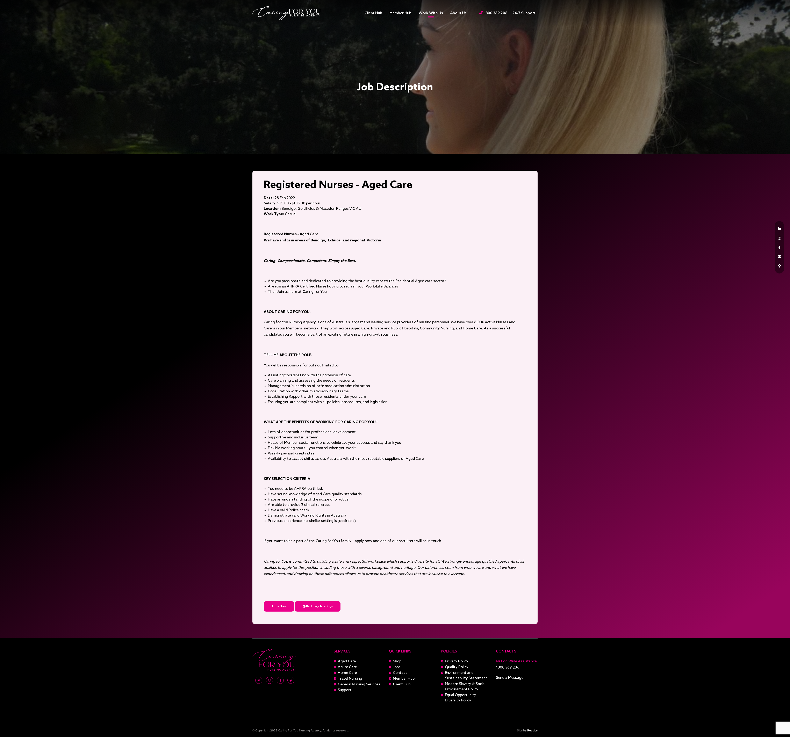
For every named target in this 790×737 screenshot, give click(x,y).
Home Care (347, 673)
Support (344, 690)
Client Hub (373, 13)
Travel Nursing (350, 678)
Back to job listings (319, 606)
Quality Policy (456, 667)
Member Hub (400, 13)
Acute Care (347, 667)
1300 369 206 (495, 13)
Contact (400, 673)
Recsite (532, 730)
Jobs (397, 667)
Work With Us (431, 13)
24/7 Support (524, 13)
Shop (397, 661)
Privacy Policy (456, 661)
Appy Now (279, 606)
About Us (458, 13)
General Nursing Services (359, 684)
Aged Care (347, 661)
